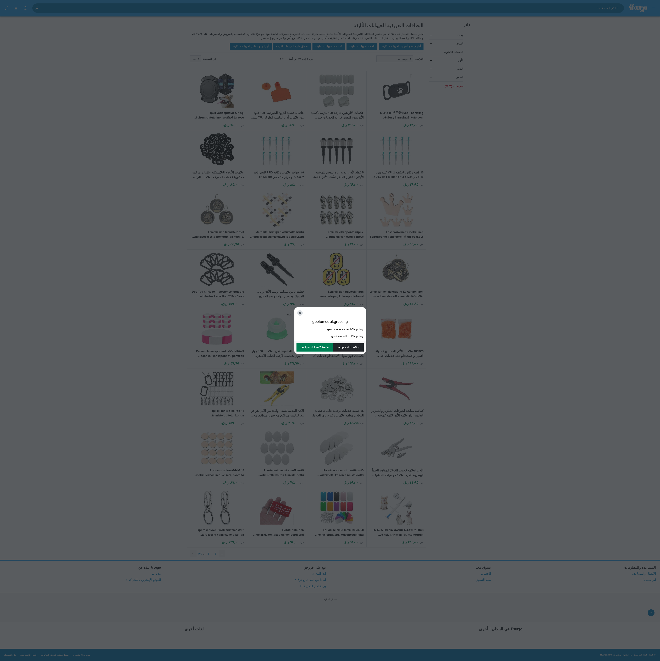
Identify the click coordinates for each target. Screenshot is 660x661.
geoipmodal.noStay (348, 347)
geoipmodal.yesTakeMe (315, 347)
